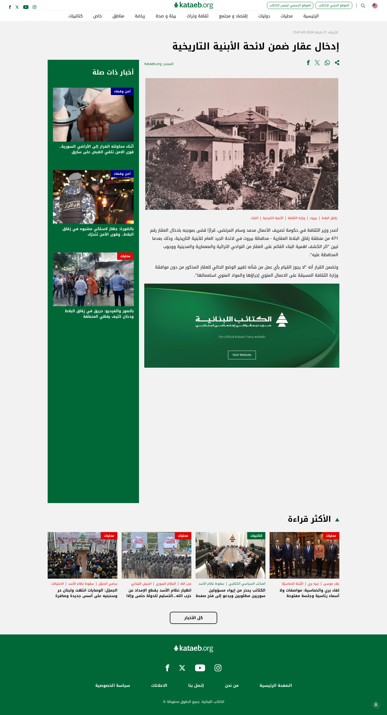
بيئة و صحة (166, 16)
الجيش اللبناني (141, 584)
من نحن (232, 686)
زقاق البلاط (329, 218)
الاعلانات (159, 686)
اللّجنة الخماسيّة (292, 584)
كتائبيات (75, 16)
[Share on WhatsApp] (327, 64)
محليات (287, 16)
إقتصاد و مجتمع (233, 16)
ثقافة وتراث (198, 16)
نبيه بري (313, 584)
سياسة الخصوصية (112, 686)
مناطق (118, 16)
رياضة (140, 16)
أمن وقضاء (122, 91)
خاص (97, 16)
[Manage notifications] (376, 705)
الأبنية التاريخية (273, 218)
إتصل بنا (196, 686)
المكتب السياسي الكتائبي (247, 584)
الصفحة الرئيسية (276, 686)
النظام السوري (166, 584)
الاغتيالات (57, 584)
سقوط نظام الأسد (211, 584)
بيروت (313, 218)
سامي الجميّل (107, 584)
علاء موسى (331, 584)
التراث (254, 218)
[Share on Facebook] (308, 64)
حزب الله (185, 584)
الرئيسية (311, 16)
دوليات (264, 16)
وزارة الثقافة (296, 218)
